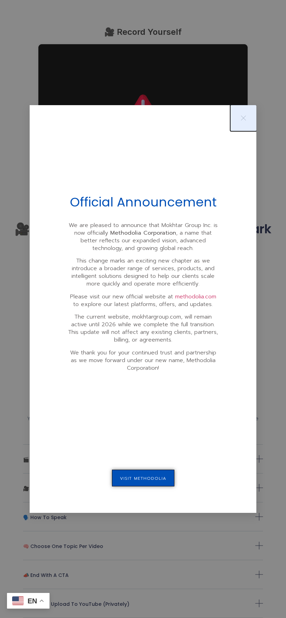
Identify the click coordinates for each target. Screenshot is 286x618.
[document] (143, 309)
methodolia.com (195, 296)
